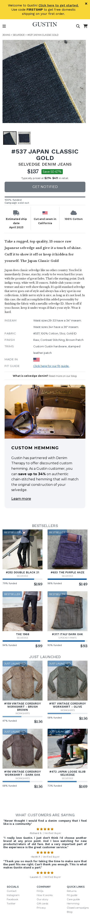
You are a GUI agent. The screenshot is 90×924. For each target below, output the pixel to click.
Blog (69, 911)
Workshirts (22, 713)
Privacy (41, 907)
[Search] (78, 26)
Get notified (45, 187)
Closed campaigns (78, 907)
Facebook (12, 899)
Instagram (13, 895)
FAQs (40, 890)
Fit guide (72, 895)
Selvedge (19, 34)
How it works (45, 895)
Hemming (73, 903)
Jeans (6, 34)
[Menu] (4, 26)
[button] (44, 81)
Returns (71, 890)
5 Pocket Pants (67, 637)
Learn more (21, 499)
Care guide (73, 899)
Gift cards (42, 903)
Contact (12, 890)
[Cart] (85, 26)
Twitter (11, 903)
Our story (42, 899)
